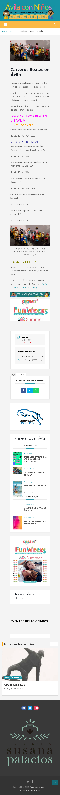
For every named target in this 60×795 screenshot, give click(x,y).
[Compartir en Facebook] (23, 390)
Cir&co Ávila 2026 (14, 684)
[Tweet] (30, 390)
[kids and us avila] (30, 540)
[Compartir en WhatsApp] (36, 390)
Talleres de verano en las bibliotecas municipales (35, 459)
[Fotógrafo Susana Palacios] (30, 717)
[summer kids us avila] (30, 300)
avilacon (19, 688)
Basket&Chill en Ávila (35, 486)
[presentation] (52, 644)
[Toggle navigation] (5, 24)
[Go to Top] (55, 782)
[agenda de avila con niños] (30, 293)
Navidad (21, 374)
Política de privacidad (29, 790)
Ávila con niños (37, 787)
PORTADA (16, 678)
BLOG (7, 678)
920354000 (37, 360)
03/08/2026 (9, 688)
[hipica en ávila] (30, 407)
